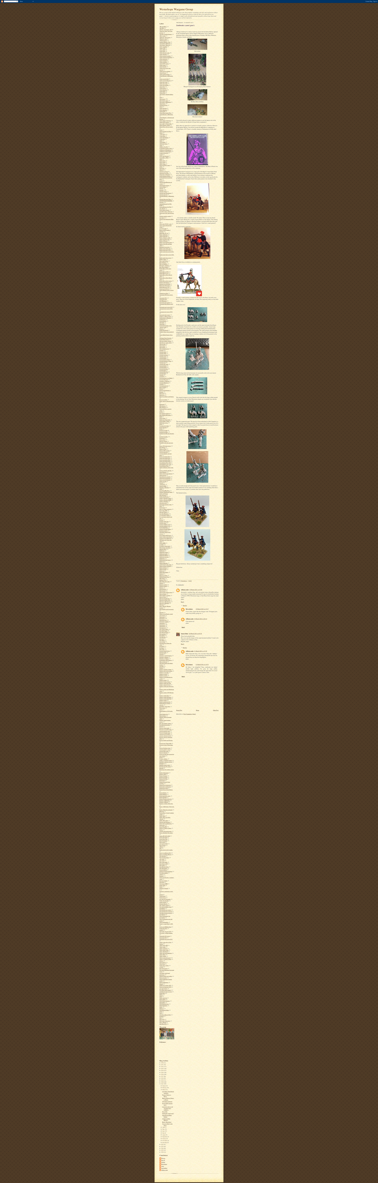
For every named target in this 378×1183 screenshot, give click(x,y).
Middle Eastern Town (164, 577)
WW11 (161, 994)
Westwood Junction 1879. (165, 987)
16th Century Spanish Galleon (166, 94)
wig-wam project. (163, 988)
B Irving (163, 1158)
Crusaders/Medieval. (164, 382)
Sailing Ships (162, 816)
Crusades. (161, 384)
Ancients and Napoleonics (165, 193)
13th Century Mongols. (164, 45)
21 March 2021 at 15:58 (200, 651)
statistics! (161, 874)
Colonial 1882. (162, 352)
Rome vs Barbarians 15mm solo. (166, 806)
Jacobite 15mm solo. (164, 521)
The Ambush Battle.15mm (165, 907)
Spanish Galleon (163, 870)
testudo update (162, 902)
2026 (162, 1152)
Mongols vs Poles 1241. (164, 600)
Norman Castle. (162, 652)
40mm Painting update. (164, 125)
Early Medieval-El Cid (164, 413)
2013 (162, 1068)
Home (197, 710)
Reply (182, 602)
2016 (162, 1074)
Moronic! (161, 612)
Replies (185, 605)
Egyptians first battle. (164, 426)
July (163, 1133)
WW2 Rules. (162, 1002)
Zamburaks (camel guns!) (168, 1113)
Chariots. (161, 328)
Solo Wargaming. (163, 868)
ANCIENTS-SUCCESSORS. (165, 200)
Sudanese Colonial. (163, 888)
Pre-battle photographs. (164, 725)
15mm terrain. (162, 88)
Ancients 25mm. (163, 191)
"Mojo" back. (162, 36)
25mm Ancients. (163, 110)
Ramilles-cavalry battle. (164, 765)
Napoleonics (162, 624)
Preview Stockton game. (164, 748)
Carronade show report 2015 (166, 307)
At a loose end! (162, 228)
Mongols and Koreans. (164, 598)
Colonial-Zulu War (163, 372)
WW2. (161, 1007)
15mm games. (162, 65)
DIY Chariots (162, 406)
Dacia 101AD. (162, 387)
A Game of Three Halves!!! (166, 1119)
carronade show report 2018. (166, 308)
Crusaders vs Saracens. (164, 381)
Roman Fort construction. (165, 786)
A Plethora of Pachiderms (165, 150)
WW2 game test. (163, 998)
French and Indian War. (164, 458)
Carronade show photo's (164, 302)
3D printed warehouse (167, 1101)
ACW (160, 159)
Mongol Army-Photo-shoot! (165, 592)
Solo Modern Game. (164, 867)
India (160, 506)
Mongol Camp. (162, 594)
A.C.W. (161, 154)
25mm (160, 106)
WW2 (160, 996)
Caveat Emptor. (162, 321)
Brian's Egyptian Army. (164, 285)
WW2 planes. (162, 999)
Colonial (161, 350)
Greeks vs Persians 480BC (165, 500)
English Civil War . (163, 432)
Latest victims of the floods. (165, 537)
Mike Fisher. (162, 578)
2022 (162, 1144)
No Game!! (162, 646)
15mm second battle (164, 79)
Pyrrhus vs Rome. (163, 759)
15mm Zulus (162, 93)
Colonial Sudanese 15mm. (165, 361)
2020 (162, 1082)
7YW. (160, 145)
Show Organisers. (163, 840)
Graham (163, 1162)
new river (161, 638)
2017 (162, 1076)
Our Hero (161, 666)
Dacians (161, 389)
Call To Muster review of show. (166, 290)
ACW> (161, 167)
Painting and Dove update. (165, 669)
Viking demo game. (164, 950)
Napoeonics (162, 617)
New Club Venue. (163, 631)
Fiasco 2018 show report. (165, 446)
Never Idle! (164, 1111)
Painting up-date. (163, 675)
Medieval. (161, 571)
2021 (162, 1084)
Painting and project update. (165, 671)
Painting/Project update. (164, 703)
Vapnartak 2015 (163, 937)
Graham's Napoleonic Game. (165, 492)
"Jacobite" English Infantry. (165, 34)
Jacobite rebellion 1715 (164, 524)
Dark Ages (161, 393)
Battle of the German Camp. (165, 242)
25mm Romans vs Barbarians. (166, 114)
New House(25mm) (163, 632)
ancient (161, 180)
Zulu (160, 1018)
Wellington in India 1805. (165, 985)
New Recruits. (162, 637)
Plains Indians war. (163, 714)
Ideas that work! (163, 503)
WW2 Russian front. (164, 1004)
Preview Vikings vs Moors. (166, 1095)
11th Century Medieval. (164, 43)
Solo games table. (163, 862)
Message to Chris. (163, 575)
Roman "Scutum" (163, 776)
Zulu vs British (162, 1022)
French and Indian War (164, 456)
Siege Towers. (162, 845)
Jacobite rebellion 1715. (164, 526)
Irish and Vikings (163, 512)
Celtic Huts (161, 324)
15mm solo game (163, 82)
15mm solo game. (163, 83)
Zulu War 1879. (163, 1024)
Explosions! (162, 438)
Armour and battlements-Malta (166, 219)
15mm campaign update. (165, 56)
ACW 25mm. (162, 164)
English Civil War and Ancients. (166, 433)
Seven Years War (163, 837)
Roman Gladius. (163, 792)
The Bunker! (162, 908)
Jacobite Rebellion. (163, 527)
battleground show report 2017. (166, 251)
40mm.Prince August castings (166, 127)
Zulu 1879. (162, 1019)
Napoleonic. (162, 623)
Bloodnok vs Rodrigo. (164, 265)
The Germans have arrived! (165, 911)
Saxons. (161, 829)
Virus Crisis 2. (162, 962)
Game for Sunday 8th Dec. (165, 470)
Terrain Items (162, 896)
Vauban (161, 944)
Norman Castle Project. (164, 651)
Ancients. (161, 202)
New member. (162, 634)
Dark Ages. (162, 395)
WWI (160, 1011)
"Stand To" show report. (164, 37)
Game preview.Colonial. (164, 480)
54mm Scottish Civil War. (165, 131)
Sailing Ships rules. (163, 820)
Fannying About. (163, 441)
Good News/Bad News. (164, 490)
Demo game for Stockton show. (166, 401)
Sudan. (161, 886)
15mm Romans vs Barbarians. (166, 76)
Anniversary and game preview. (166, 213)
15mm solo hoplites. (164, 85)
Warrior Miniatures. (163, 982)
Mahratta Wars (162, 549)
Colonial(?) (162, 376)
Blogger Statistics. (163, 264)
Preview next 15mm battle (165, 743)
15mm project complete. (165, 71)
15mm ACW (162, 49)
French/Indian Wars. (164, 466)
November (165, 1140)
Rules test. (161, 811)
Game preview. (162, 475)
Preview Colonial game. (164, 732)
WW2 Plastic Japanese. (164, 1001)
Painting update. (163, 700)
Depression (161, 404)
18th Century (162, 99)
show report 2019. (163, 843)
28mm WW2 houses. (164, 122)
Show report (162, 842)
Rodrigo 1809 (162, 774)
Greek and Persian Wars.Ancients (163, 494)
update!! (161, 930)
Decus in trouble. (163, 399)
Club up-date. (162, 344)
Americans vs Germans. (164, 174)
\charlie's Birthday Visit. (164, 42)
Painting (161, 668)
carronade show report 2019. (166, 312)
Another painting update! (165, 216)
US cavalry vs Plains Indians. (166, 933)
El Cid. (161, 429)
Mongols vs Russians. (164, 603)
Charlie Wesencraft (163, 330)
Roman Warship (163, 797)
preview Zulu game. (164, 751)
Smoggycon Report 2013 (165, 853)
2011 (162, 1064)
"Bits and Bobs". (163, 26)
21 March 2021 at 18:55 (202, 664)
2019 (162, 1080)
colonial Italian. (163, 358)
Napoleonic (162, 618)
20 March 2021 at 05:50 (195, 633)
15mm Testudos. (163, 89)
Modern (161, 583)
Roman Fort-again (163, 788)
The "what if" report (164, 905)
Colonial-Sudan (163, 365)
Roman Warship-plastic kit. (165, 799)
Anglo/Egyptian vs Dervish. (165, 211)
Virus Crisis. (162, 964)
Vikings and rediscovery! (165, 957)
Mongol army (162, 591)
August (164, 1135)
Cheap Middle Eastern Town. (166, 335)
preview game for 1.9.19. (165, 735)
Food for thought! (163, 452)
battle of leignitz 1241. (164, 239)
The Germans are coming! (165, 910)
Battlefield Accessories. (164, 247)
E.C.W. (161, 412)
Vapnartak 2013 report (164, 936)
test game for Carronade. (165, 899)
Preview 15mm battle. (164, 728)
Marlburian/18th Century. (165, 560)
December (164, 1142)
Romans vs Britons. (163, 802)
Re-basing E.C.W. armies (165, 766)
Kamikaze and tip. (163, 530)
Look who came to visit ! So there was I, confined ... (167, 1108)
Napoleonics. (162, 626)
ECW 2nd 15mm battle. (164, 419)
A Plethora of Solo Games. (165, 151)
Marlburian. (162, 558)
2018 (162, 1078)
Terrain (161, 894)
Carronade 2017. (163, 298)
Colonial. (161, 375)
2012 (162, 1066)
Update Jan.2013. (163, 928)
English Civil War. (163, 436)
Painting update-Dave (164, 695)
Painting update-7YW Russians (166, 692)
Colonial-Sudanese (163, 369)
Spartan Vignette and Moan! (165, 871)
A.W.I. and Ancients (164, 156)
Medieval (161, 561)
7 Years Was (162, 139)
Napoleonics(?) (162, 628)
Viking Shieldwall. (163, 951)
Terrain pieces (162, 897)
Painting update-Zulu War (165, 698)
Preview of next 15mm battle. (166, 745)
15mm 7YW (162, 48)
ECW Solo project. (163, 423)
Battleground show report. (165, 258)
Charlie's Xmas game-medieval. (166, 332)
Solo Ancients (162, 856)
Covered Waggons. (163, 379)
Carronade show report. (164, 315)
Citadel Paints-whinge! (164, 339)
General (161, 483)
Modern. (161, 587)
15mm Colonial (163, 60)
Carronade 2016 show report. (166, 295)
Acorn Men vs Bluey (164, 157)
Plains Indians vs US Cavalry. (166, 711)
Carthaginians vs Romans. (165, 318)
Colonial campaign (163, 355)
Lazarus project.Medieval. (165, 538)
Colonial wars (162, 362)
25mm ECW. (162, 111)
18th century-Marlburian (165, 102)
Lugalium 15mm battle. (164, 546)
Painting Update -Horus (164, 681)
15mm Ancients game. (164, 52)
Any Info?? (162, 218)
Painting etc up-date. (164, 672)
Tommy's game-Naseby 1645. (166, 924)
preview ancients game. (164, 731)
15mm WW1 (162, 91)
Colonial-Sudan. (163, 367)
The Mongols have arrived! (165, 913)
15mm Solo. (162, 86)
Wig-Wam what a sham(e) (165, 990)
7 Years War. (162, 136)
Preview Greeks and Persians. (166, 740)
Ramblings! (162, 763)
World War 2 (162, 993)
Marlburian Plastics (163, 555)
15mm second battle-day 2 (165, 80)
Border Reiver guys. (164, 273)
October (164, 1138)
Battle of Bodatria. (163, 234)
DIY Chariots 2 (162, 407)
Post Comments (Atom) (189, 714)
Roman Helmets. (163, 794)
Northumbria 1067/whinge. (165, 660)
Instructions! (162, 507)
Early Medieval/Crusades (165, 415)
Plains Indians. (162, 715)
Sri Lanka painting (163, 873)
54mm (160, 130)
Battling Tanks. (162, 259)
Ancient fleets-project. (164, 185)
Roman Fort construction (165, 785)
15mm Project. (162, 73)
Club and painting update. (165, 341)
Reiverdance (164, 1164)
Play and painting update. (165, 723)
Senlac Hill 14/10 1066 (164, 836)
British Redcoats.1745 (164, 287)
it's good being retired (164, 515)
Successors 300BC (163, 883)
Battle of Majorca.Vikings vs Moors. (168, 1098)
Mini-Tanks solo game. (164, 581)
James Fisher (184, 633)
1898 (160, 97)
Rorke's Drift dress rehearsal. (165, 809)
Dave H (163, 1160)
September (165, 1136)
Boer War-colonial (163, 267)
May (163, 1129)
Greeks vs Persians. (163, 501)
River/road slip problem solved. (166, 769)
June (163, 1131)
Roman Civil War (163, 777)
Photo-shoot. (162, 708)
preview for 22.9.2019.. (164, 734)
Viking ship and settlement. (165, 953)
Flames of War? (163, 449)
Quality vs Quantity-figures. (165, 760)
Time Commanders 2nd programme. (164, 916)
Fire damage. (162, 447)
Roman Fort (162, 780)
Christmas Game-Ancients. (165, 338)
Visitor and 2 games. (164, 965)
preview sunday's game (164, 749)
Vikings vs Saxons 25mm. (165, 959)
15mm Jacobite (162, 66)
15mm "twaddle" (163, 46)
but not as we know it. (164, 288)
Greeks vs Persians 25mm (165, 498)
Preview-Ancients (163, 752)
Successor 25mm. (163, 880)
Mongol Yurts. (162, 597)
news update (162, 641)
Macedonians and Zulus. (165, 547)
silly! (160, 848)
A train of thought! (163, 153)
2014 (162, 1070)
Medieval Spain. (163, 567)
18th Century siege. (163, 100)
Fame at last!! (162, 439)
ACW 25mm (162, 162)
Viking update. (162, 956)
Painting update (163, 680)
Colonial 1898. (162, 353)
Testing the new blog (164, 900)
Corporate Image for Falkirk (165, 378)
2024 (162, 1148)
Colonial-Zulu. (162, 373)
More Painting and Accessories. (166, 609)
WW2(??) (161, 1008)
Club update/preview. (164, 348)
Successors (161, 882)
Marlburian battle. (163, 554)
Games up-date (162, 481)
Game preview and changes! (165, 473)
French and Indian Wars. (165, 461)
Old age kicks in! (163, 661)
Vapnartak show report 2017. (166, 939)
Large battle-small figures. (165, 535)
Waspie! (161, 984)
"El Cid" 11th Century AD (165, 29)
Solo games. (162, 865)
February (164, 1087)
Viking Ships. (162, 954)
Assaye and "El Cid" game (165, 224)
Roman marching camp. (164, 796)
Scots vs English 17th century (166, 833)
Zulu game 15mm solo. (164, 1021)
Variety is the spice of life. (165, 942)
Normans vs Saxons (163, 657)
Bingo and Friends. (163, 261)
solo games (161, 860)
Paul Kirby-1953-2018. (164, 706)
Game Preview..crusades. (165, 476)
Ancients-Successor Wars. (165, 199)
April (163, 1127)
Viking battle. (162, 947)
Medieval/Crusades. (163, 572)
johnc (162, 1166)
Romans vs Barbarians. (164, 800)
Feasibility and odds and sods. (166, 443)
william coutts (164, 1170)
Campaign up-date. (163, 293)
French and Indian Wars (164, 460)
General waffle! (162, 486)
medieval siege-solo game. (165, 564)
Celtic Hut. (161, 322)
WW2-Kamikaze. (163, 1005)
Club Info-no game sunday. (165, 342)
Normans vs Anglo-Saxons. (165, 655)
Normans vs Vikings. (164, 658)
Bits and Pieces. (162, 262)
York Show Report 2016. (165, 1015)
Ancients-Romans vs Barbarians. (166, 196)
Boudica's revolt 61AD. (164, 284)
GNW (160, 489)
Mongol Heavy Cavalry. (164, 595)
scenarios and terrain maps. (165, 831)
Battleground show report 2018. (166, 254)
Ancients (161, 190)
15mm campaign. (163, 59)
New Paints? (162, 635)
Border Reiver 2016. (164, 271)
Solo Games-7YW (163, 863)
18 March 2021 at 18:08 (195, 590)
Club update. (162, 347)
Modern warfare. (163, 584)
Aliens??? (161, 170)
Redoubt (161, 768)
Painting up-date (163, 674)
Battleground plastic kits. (165, 248)
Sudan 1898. (162, 885)
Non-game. (162, 649)
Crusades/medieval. (163, 385)
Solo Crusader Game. (164, 857)
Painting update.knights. (164, 702)
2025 (162, 1150)
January (164, 1086)
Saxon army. (162, 825)
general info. (162, 484)
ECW (160, 416)
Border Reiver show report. (165, 281)
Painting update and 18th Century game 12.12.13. (165, 684)
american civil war (163, 171)
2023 (162, 1146)
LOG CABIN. (162, 543)
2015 (162, 1072)
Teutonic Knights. (163, 904)
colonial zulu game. (163, 364)
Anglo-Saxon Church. (164, 210)
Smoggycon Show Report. (165, 854)
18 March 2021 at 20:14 (200, 619)
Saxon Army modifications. (165, 823)
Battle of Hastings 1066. (164, 237)
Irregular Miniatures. (164, 513)
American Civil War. (164, 173)
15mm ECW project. (164, 63)
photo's (161, 709)
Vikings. (161, 961)
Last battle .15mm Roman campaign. (168, 1092)
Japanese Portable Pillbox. (165, 529)
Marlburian (162, 550)
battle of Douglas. (163, 236)
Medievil (161, 574)
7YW (160, 140)
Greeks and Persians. (164, 496)
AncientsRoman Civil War (165, 207)
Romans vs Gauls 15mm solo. (166, 803)
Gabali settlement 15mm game (166, 467)
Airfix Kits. (161, 168)
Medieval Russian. (163, 563)
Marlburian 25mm (163, 552)
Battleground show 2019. (165, 250)
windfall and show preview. (165, 991)
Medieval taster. (163, 569)
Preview (161, 726)
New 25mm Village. (164, 629)
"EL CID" (161, 28)
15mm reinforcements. (164, 74)
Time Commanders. (163, 922)
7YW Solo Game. (163, 143)
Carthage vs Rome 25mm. (165, 316)
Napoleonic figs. (163, 620)
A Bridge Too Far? (163, 147)
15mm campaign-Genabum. (165, 57)
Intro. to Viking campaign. (165, 509)
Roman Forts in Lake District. (166, 789)
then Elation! (162, 914)
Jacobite (161, 520)
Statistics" (161, 876)
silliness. (161, 846)
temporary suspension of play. (166, 891)
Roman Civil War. (163, 779)
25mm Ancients (163, 108)
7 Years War (162, 134)
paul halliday (164, 1168)
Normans (161, 654)
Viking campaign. (163, 948)
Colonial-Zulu (162, 370)
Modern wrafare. (163, 586)
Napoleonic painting (164, 621)
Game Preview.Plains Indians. (167, 1116)
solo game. (161, 859)
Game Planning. (163, 472)
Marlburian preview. (164, 557)
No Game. (161, 648)
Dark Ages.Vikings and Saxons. (166, 396)
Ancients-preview (163, 194)
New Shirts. (162, 640)
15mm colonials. (163, 62)
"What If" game (163, 39)
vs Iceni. (161, 967)
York (160, 1013)
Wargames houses (163, 968)
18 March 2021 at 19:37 (202, 609)
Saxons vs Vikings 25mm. (165, 828)
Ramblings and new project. (165, 762)
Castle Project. (162, 319)
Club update (162, 345)
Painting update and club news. (166, 686)
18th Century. (162, 103)
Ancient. (161, 188)
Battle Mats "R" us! (163, 233)
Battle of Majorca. (163, 241)
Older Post (216, 710)
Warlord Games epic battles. (165, 976)
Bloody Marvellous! (166, 1122)
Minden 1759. (162, 580)
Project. (161, 757)
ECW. (160, 424)
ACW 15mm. (162, 160)
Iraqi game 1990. (163, 510)
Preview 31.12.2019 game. (165, 729)
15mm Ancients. (163, 54)
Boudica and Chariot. (164, 282)
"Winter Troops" (163, 40)
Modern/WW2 (162, 589)
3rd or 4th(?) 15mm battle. (165, 123)
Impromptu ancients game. (165, 504)
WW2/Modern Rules (164, 1010)
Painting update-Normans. (165, 697)
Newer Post (179, 710)
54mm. (161, 133)
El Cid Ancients (163, 427)
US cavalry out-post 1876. (165, 931)
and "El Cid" (162, 208)
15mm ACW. (162, 51)
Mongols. (161, 604)
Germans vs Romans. (164, 487)
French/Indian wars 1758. (165, 464)
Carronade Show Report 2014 (166, 304)
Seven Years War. (163, 839)
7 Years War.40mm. (163, 137)
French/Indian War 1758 (165, 463)
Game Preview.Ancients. (164, 478)
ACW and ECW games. (164, 165)
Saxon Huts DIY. (163, 826)
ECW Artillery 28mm (164, 421)
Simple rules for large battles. (166, 850)
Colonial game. (162, 356)
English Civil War (163, 430)
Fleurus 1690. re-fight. (164, 450)
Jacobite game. (162, 523)
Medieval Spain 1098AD (165, 566)
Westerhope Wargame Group (176, 9)
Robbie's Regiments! (164, 772)
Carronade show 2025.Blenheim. (163, 300)
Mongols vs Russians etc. (165, 601)
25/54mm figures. (163, 105)
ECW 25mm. (162, 418)
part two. (161, 705)
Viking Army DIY (163, 945)
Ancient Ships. (162, 187)
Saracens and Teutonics (164, 822)
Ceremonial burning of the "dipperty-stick (165, 326)
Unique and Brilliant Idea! (165, 927)
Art (160, 222)
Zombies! (161, 1016)
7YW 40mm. (162, 142)
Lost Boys (161, 544)
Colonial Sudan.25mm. (164, 359)
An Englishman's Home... (165, 176)
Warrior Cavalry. (163, 977)
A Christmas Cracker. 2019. (165, 148)
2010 (162, 1063)
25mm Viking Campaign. (165, 120)
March (164, 1089)
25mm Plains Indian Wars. (165, 113)
